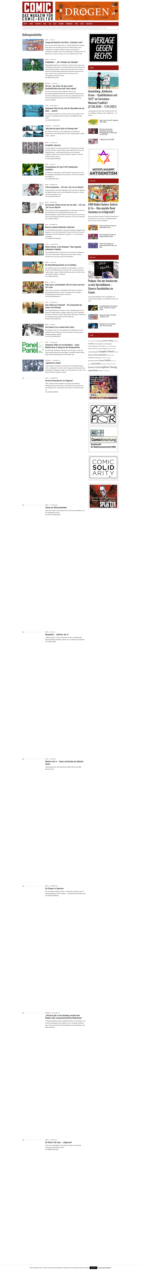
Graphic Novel (106, 351)
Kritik (25, 24)
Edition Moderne (92, 348)
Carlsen (91, 343)
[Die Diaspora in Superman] (33, 1006)
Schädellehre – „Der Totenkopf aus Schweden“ (61, 62)
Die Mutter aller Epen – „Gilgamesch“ (58, 1142)
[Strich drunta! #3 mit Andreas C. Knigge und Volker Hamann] (93, 238)
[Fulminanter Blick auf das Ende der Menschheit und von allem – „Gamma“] (33, 116)
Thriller (101, 370)
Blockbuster (115, 341)
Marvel (101, 357)
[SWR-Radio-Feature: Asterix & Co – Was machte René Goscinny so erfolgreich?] (103, 201)
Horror (90, 355)
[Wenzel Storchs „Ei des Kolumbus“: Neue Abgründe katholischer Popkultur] (33, 254)
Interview (38, 24)
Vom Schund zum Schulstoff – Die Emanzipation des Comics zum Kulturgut (63, 306)
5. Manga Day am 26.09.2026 (107, 139)
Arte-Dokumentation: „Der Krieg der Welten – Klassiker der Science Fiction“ (109, 307)
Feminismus (110, 348)
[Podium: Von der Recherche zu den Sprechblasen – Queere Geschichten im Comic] (103, 277)
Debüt (110, 346)
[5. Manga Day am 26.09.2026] (93, 143)
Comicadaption (98, 344)
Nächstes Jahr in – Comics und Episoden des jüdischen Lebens (64, 762)
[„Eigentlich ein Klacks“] (33, 370)
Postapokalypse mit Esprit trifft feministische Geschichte (61, 168)
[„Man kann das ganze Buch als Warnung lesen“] (33, 136)
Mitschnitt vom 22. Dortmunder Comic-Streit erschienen (108, 325)
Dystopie (114, 346)
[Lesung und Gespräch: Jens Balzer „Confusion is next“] (33, 50)
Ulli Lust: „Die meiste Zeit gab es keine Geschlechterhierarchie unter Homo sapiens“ (61, 87)
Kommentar (69, 24)
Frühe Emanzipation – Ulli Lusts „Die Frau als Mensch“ (64, 187)
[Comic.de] (37, 11)
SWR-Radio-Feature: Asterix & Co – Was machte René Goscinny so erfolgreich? (103, 208)
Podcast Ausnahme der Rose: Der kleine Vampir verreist (108, 226)
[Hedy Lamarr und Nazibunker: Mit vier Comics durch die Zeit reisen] (33, 292)
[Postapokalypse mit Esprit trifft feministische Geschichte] (33, 174)
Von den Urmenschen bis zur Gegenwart (59, 380)
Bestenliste (89, 24)
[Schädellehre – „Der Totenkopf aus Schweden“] (33, 69)
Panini (101, 360)
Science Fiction (94, 367)
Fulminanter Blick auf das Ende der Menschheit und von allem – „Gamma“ (64, 109)
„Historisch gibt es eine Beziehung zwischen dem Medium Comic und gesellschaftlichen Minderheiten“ (63, 1016)
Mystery (105, 357)
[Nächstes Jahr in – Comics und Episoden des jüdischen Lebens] (33, 879)
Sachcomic (103, 364)
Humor (96, 355)
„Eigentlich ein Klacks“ (53, 362)
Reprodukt (96, 363)
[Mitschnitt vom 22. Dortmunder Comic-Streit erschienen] (93, 327)
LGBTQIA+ (112, 355)
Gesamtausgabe (93, 352)
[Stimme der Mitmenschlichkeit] (33, 625)
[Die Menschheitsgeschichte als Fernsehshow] (33, 272)
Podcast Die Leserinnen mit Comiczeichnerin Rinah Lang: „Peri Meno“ (108, 245)
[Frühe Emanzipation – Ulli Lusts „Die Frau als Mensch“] (33, 195)
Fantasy (104, 348)
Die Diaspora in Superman (54, 888)
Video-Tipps (92, 257)
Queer (114, 360)
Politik (107, 360)
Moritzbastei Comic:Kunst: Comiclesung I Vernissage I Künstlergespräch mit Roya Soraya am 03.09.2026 (108, 131)
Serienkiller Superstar (53, 145)
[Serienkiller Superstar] (33, 153)
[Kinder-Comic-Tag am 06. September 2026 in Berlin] (93, 124)
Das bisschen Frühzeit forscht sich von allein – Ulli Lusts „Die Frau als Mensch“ (65, 206)
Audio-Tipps (92, 181)
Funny (114, 348)
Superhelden (93, 370)
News (44, 24)
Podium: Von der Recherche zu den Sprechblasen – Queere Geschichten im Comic (103, 286)
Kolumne (61, 24)
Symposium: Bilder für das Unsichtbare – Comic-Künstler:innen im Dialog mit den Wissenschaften (62, 346)
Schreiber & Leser (111, 364)
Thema (31, 24)
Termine (91, 68)
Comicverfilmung (93, 346)
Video (76, 24)
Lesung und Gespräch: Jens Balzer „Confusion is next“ (64, 42)
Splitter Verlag (109, 367)
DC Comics (106, 346)
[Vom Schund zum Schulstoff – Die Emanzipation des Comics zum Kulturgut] (33, 312)
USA (104, 370)
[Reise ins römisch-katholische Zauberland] (33, 234)
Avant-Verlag (108, 340)
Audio (82, 24)
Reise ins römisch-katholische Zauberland (59, 227)
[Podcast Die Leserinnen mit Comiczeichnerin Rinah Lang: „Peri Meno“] (93, 247)
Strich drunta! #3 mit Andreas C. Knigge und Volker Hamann (108, 235)
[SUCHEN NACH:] (110, 28)
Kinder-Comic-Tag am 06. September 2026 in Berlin (109, 121)
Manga (97, 358)
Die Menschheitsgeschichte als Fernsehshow (60, 264)
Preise (112, 360)
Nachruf (109, 357)
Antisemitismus (91, 341)
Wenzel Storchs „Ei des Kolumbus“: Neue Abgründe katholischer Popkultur (63, 248)
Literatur (91, 357)
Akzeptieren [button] (93, 1267)
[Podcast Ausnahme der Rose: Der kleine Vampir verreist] (93, 229)
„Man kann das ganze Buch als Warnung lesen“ (61, 128)
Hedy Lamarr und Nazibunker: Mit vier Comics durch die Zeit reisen (64, 286)
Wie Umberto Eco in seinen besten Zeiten (59, 327)
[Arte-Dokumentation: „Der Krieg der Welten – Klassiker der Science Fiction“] (93, 309)
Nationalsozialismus (93, 360)
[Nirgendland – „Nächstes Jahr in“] (33, 752)
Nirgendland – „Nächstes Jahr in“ (57, 634)
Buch (54, 24)
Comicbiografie (108, 344)
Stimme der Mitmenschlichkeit (56, 507)
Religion (89, 364)
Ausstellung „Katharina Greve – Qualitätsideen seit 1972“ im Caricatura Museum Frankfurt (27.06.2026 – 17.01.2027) (102, 98)
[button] (87, 11)
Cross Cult (101, 346)
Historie (116, 352)
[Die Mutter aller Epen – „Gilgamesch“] (33, 1260)
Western (107, 370)
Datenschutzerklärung (104, 1267)
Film (50, 24)
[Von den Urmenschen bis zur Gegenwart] (33, 498)
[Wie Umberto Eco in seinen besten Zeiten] (33, 334)
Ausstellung (98, 341)
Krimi (108, 355)
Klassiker (103, 355)
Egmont (100, 348)
